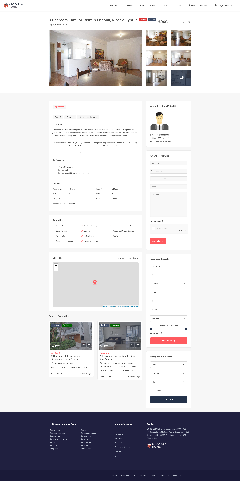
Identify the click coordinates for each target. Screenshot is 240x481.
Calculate (169, 399)
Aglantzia (56, 436)
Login (221, 5)
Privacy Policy (120, 443)
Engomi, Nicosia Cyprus (58, 25)
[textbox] (169, 275)
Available (66, 325)
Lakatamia (87, 436)
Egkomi (55, 448)
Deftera (55, 445)
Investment (119, 434)
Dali (53, 442)
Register (228, 5)
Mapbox (112, 306)
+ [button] (56, 265)
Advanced (154, 333)
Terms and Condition (123, 447)
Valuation (154, 5)
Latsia (85, 439)
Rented (143, 20)
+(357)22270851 (199, 5)
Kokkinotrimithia (89, 433)
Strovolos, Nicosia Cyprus (64, 363)
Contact (179, 5)
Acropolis (56, 430)
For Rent (56, 325)
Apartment (59, 107)
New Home (129, 5)
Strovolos (87, 448)
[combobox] (168, 275)
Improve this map (132, 306)
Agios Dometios (58, 433)
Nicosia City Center (59, 439)
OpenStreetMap (121, 306)
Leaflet (105, 306)
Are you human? (157, 221)
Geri (84, 430)
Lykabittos (87, 442)
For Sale (113, 5)
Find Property (168, 340)
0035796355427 (166, 141)
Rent (142, 5)
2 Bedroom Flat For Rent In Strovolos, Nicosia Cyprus (65, 358)
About (167, 5)
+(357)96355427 (163, 138)
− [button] (56, 269)
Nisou (85, 445)
